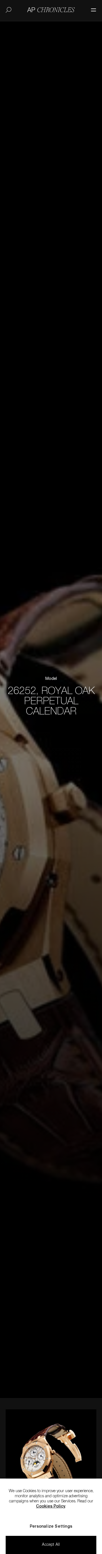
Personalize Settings (51, 1527)
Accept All (51, 1545)
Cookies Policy (50, 1507)
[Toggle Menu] (90, 7)
